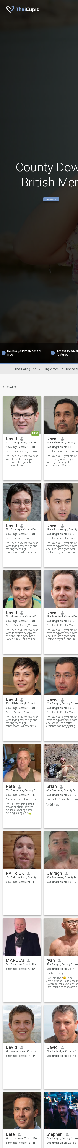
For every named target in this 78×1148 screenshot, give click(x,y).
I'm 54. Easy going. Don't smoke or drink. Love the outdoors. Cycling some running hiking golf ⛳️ (20, 809)
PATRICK (15, 873)
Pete (10, 786)
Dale (10, 1134)
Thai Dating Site (25, 369)
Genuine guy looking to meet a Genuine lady (22, 799)
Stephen (54, 1134)
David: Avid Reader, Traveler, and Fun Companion (22, 451)
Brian (51, 786)
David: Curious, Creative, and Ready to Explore (22, 538)
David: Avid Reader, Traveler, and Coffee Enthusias (22, 625)
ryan (50, 960)
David (11, 438)
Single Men (51, 369)
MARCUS (15, 960)
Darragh (54, 873)
